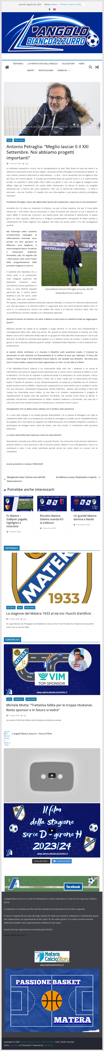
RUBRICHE (62, 70)
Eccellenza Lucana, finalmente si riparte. (76, 477)
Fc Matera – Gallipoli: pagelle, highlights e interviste (17, 521)
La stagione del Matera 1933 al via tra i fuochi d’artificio (48, 613)
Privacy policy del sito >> (15, 935)
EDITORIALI (18, 63)
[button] (68, 71)
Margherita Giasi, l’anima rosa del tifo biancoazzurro (26, 479)
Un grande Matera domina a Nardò (85, 517)
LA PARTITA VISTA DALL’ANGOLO (43, 63)
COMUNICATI (19, 699)
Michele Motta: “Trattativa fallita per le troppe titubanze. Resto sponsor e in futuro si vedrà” (49, 707)
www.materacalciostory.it (52, 965)
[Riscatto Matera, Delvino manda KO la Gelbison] (52, 497)
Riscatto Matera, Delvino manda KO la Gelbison (52, 519)
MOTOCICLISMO (46, 70)
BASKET (30, 70)
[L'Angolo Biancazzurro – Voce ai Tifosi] (52, 14)
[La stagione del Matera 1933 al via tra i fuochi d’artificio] (52, 578)
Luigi (26, 163)
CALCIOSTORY (68, 63)
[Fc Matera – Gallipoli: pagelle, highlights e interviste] (18, 497)
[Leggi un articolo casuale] (97, 67)
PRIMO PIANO (19, 140)
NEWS (81, 63)
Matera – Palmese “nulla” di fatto (66, 4)
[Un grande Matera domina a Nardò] (85, 497)
